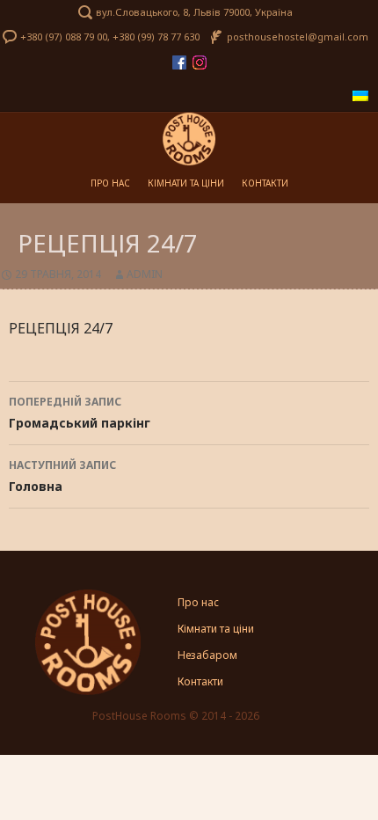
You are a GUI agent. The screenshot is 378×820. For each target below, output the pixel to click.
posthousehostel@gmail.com (297, 36)
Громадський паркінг (79, 412)
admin (145, 274)
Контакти (265, 183)
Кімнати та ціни (186, 183)
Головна (62, 476)
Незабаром (207, 655)
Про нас (110, 183)
